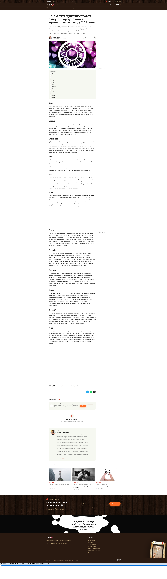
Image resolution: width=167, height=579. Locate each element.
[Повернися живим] (119, 560)
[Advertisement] (72, 217)
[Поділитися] (94, 37)
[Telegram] (87, 392)
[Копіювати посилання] (94, 392)
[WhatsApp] (91, 392)
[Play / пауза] (106, 1)
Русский (53, 1)
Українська (48, 1)
